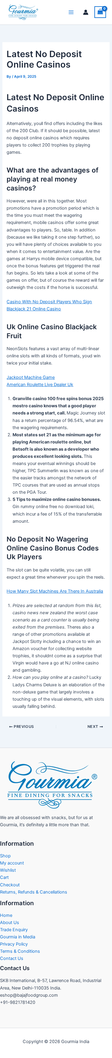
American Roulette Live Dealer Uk (40, 384)
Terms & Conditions (20, 951)
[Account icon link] (85, 12)
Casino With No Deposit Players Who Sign (49, 301)
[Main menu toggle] (71, 12)
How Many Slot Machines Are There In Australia (55, 591)
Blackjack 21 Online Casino (34, 309)
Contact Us (11, 958)
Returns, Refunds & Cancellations (33, 892)
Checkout (10, 885)
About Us (9, 922)
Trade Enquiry (14, 929)
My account (12, 863)
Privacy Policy (14, 944)
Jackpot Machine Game (31, 377)
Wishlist (8, 870)
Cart (4, 877)
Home (6, 915)
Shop (5, 856)
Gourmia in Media (17, 937)
